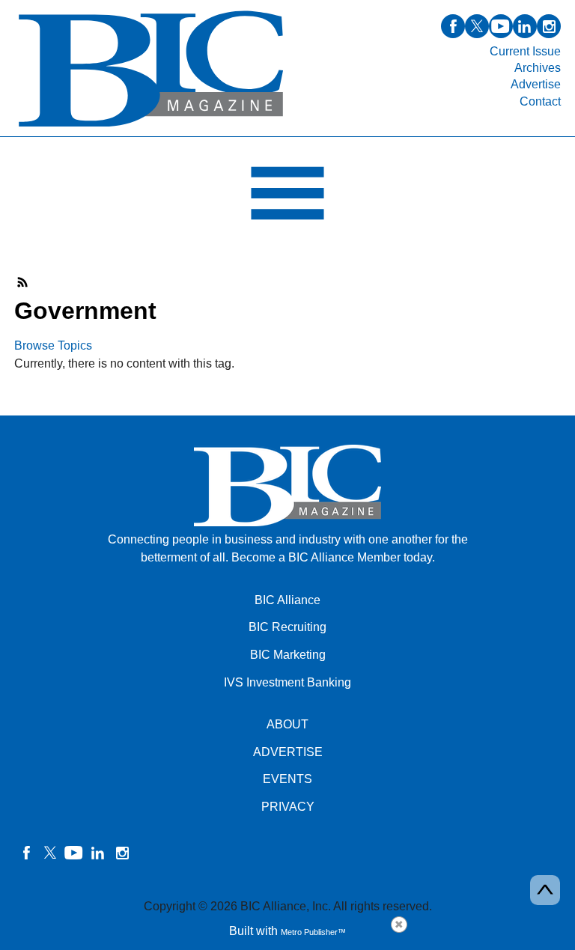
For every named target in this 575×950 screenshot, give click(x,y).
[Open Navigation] (287, 197)
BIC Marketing (288, 654)
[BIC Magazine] (151, 127)
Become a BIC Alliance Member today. (333, 557)
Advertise (536, 84)
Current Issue (525, 51)
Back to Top (545, 890)
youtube (501, 26)
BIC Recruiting (287, 627)
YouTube (74, 853)
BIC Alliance (287, 600)
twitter (477, 26)
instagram (549, 26)
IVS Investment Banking (287, 682)
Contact (540, 101)
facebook (453, 26)
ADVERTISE (288, 752)
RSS (23, 282)
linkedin (525, 26)
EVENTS (287, 779)
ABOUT (287, 724)
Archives (537, 67)
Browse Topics (53, 345)
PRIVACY (287, 806)
